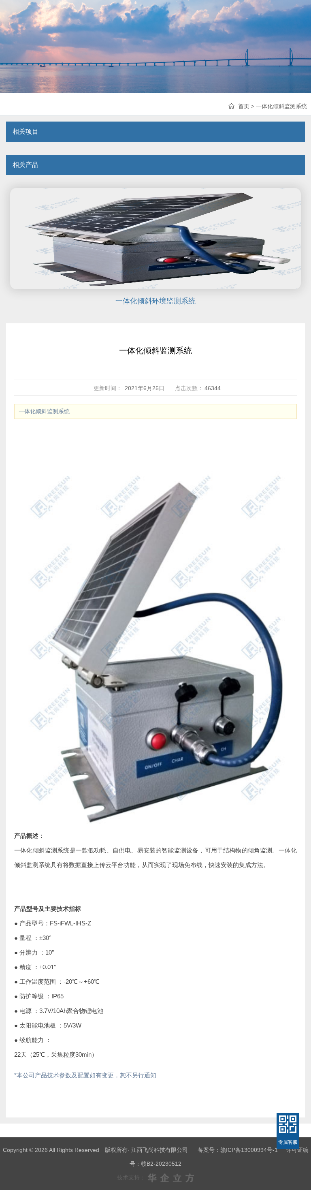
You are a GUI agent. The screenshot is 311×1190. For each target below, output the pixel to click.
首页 (243, 106)
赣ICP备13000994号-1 (249, 1150)
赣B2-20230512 (161, 1163)
